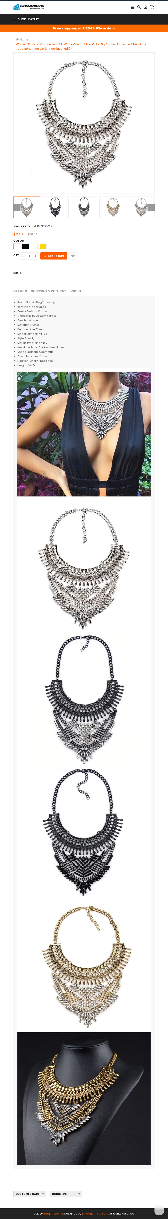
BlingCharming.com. (95, 1214)
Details (20, 291)
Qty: (16, 255)
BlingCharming (53, 1214)
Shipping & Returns (48, 291)
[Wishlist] (72, 256)
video (75, 291)
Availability (22, 226)
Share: (17, 273)
